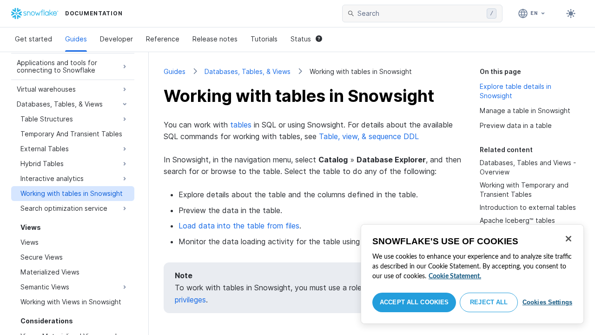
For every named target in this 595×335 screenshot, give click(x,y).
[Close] (568, 238)
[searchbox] (420, 13)
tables (240, 124)
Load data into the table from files (238, 225)
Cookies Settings (547, 302)
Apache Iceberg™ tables (517, 220)
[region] (472, 274)
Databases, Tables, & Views (248, 71)
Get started (33, 39)
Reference (162, 39)
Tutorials (264, 39)
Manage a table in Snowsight (525, 110)
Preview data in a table (516, 125)
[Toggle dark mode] (571, 13)
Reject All (489, 302)
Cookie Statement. (455, 276)
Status (301, 39)
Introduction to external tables (528, 207)
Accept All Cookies (414, 302)
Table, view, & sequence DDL (369, 136)
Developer (116, 39)
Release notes (215, 39)
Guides (76, 39)
